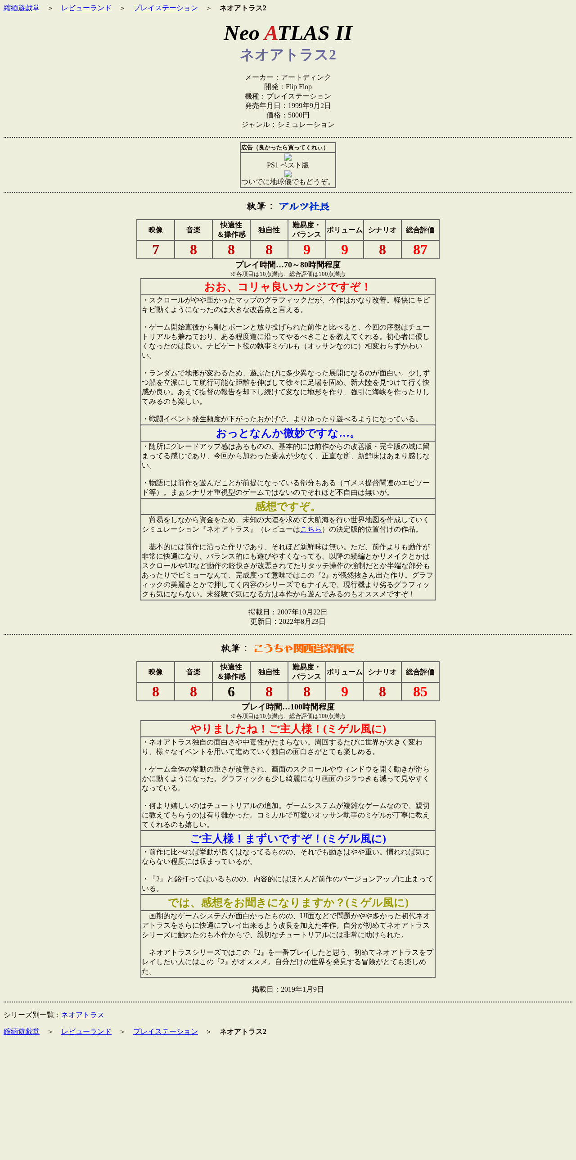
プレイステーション (165, 8)
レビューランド (86, 8)
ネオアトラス (82, 1015)
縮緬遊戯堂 (22, 8)
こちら (311, 529)
